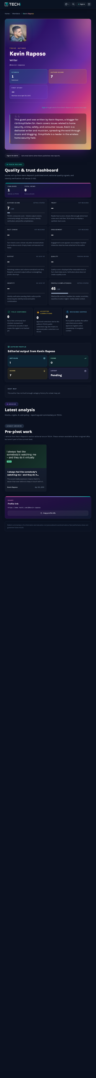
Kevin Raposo (12, 487)
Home (7, 14)
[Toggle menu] (89, 4)
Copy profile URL (49, 513)
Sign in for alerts (12, 156)
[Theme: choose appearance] (67, 4)
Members (16, 14)
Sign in (82, 4)
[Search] (73, 4)
